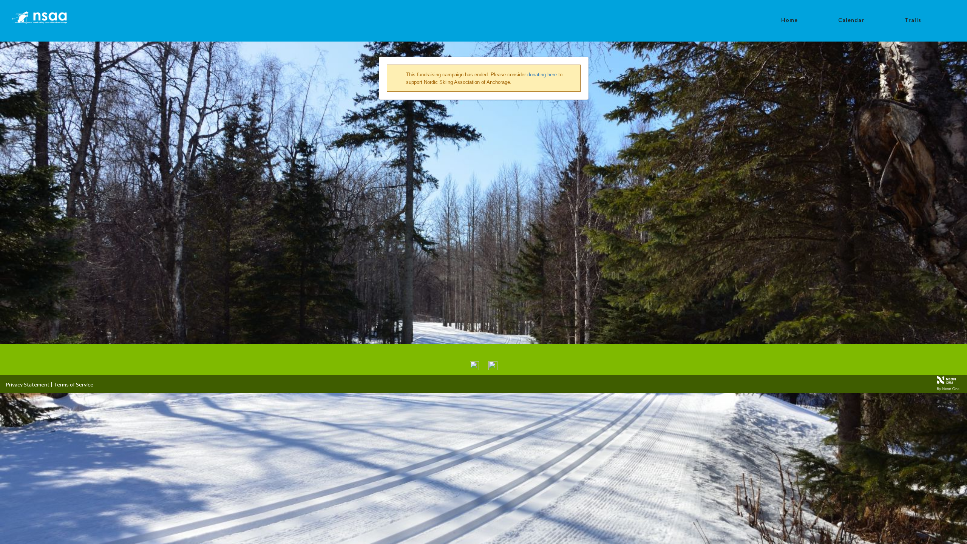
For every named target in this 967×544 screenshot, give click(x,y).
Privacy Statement (27, 384)
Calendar (851, 20)
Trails (913, 20)
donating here (542, 74)
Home (789, 20)
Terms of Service (73, 384)
